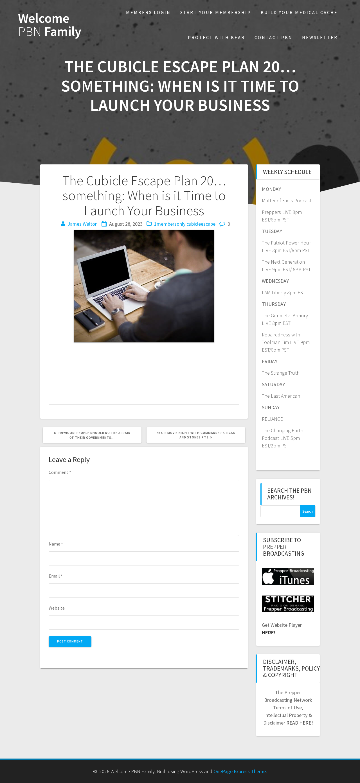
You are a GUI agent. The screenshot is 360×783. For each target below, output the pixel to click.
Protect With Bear (216, 37)
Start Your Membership (215, 12)
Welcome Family (49, 25)
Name (56, 544)
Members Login (148, 12)
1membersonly (169, 224)
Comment (60, 472)
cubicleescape (200, 224)
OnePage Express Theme (239, 771)
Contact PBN (273, 37)
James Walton (83, 224)
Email (56, 576)
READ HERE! (299, 722)
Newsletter (320, 37)
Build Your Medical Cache (299, 12)
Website (57, 608)
